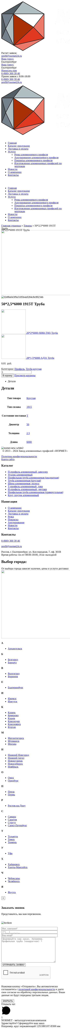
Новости (12, 169)
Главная (12, 143)
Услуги (12, 151)
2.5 (28, 433)
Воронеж (13, 676)
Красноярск (14, 724)
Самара (12, 816)
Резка (11, 516)
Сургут (12, 822)
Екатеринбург (15, 687)
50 (28, 424)
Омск (11, 777)
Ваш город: (7, 58)
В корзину (7, 375)
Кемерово (13, 715)
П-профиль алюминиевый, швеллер (28, 471)
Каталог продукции (19, 145)
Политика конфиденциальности (19, 456)
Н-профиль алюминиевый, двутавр (27, 489)
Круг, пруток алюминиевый (23, 495)
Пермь (11, 794)
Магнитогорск (16, 738)
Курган (12, 727)
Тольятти (13, 836)
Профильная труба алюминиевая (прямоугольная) (35, 492)
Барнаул (12, 662)
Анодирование (16, 522)
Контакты (13, 175)
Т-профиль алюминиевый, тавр (25, 486)
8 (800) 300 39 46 (10, 73)
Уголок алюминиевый (20, 474)
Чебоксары (14, 878)
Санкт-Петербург (17, 825)
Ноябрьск (13, 766)
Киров (11, 718)
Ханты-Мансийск (18, 867)
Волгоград (14, 673)
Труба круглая (34, 369)
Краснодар (14, 721)
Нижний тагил (16, 758)
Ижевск (12, 698)
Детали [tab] (12, 381)
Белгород (13, 659)
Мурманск (13, 741)
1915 (29, 407)
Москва (12, 744)
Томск (11, 839)
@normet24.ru (11, 56)
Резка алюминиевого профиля (31, 154)
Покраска (13, 519)
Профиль (19, 369)
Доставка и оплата (18, 148)
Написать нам (9, 70)
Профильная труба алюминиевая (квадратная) (33, 477)
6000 (29, 442)
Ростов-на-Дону (17, 805)
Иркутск (12, 701)
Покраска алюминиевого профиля (33, 160)
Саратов (12, 819)
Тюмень (12, 842)
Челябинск (14, 881)
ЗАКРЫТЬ (8, 1001)
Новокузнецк (15, 760)
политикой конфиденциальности (36, 989)
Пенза (11, 791)
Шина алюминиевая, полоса (23, 483)
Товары (28, 225)
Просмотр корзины (24, 375)
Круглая (31, 398)
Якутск (12, 892)
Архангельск (15, 648)
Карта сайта (7, 459)
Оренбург (13, 780)
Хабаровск (14, 864)
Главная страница (11, 225)
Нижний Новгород (18, 755)
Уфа (10, 853)
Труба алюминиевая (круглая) (24, 480)
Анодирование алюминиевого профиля (36, 157)
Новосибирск (15, 763)
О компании (14, 172)
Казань (11, 712)
